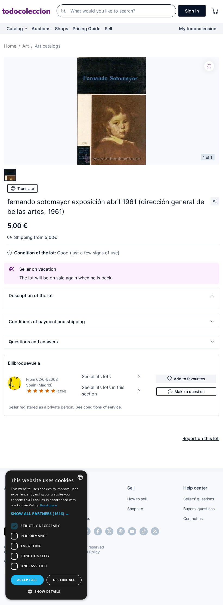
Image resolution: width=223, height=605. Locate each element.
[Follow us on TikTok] (144, 531)
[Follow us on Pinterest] (121, 531)
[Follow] (209, 66)
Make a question (190, 391)
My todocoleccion (197, 28)
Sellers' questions (198, 499)
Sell (108, 28)
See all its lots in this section (103, 391)
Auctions (41, 28)
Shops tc (135, 508)
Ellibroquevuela (24, 363)
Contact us (193, 518)
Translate (25, 188)
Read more (48, 505)
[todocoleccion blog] (155, 531)
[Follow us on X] (109, 531)
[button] (111, 295)
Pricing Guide (86, 28)
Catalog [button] (15, 28)
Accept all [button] (27, 580)
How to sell (137, 499)
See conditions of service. (99, 407)
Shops (61, 28)
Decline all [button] (64, 580)
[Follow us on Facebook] (98, 531)
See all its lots (96, 376)
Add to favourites (189, 378)
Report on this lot (200, 438)
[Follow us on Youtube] (132, 531)
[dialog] (46, 535)
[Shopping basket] (215, 10)
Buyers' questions (199, 508)
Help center (195, 488)
